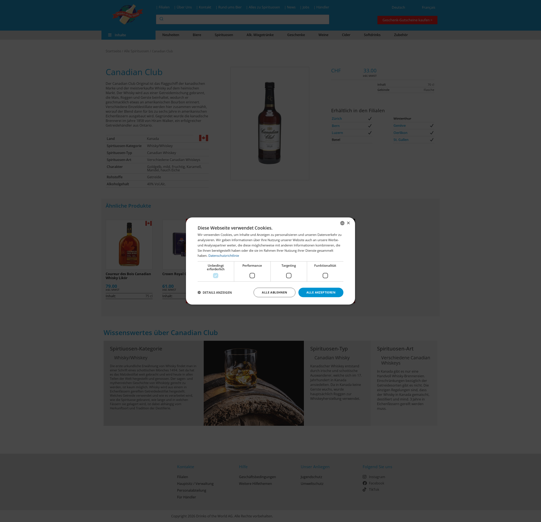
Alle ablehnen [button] (274, 292)
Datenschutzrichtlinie (223, 255)
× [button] (348, 222)
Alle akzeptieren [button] (320, 292)
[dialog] (270, 261)
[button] (215, 292)
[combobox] (342, 223)
